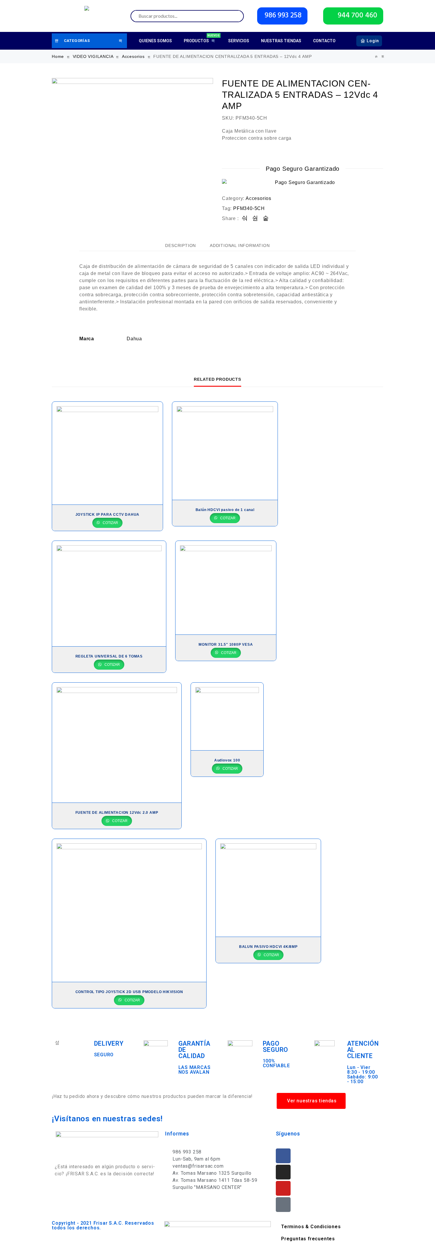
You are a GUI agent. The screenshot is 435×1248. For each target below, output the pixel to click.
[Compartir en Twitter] (255, 218)
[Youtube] (283, 1188)
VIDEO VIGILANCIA (93, 56)
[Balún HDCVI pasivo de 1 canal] (225, 450)
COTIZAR (110, 523)
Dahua (134, 338)
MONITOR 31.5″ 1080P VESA (226, 644)
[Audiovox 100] (227, 716)
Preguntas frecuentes (308, 1239)
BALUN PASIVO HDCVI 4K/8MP (268, 947)
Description (180, 245)
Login (373, 40)
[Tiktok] (283, 1204)
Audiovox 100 (227, 760)
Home (58, 56)
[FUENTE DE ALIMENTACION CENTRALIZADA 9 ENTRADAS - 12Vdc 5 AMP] (383, 56)
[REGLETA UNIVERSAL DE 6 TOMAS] (109, 593)
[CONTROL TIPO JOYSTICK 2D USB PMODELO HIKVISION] (129, 910)
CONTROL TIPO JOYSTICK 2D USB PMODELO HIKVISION (129, 992)
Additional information (240, 245)
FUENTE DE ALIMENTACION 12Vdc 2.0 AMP (116, 813)
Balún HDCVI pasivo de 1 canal (225, 510)
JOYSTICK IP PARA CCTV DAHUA (107, 514)
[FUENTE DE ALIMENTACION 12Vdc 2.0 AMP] (376, 56)
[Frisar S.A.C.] (88, 16)
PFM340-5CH (249, 208)
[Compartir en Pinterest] (266, 218)
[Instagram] (283, 1172)
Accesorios (133, 56)
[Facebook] (283, 1155)
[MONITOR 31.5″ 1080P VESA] (226, 587)
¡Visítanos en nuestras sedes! (107, 1118)
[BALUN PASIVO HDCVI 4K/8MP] (268, 887)
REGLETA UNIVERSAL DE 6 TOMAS (109, 656)
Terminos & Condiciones (311, 1226)
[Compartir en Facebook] (245, 218)
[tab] (180, 245)
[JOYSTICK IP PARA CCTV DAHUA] (107, 453)
